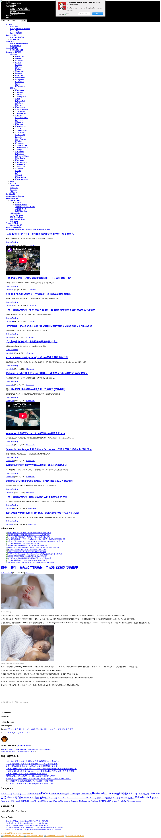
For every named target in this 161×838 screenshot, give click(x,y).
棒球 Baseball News (17, 219)
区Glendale (19, 124)
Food (105, 794)
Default (10, 733)
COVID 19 (8, 729)
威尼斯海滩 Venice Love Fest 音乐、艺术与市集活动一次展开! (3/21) (42, 512)
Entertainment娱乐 (59, 793)
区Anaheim (19, 92)
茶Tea (12, 181)
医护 (67, 729)
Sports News (62, 798)
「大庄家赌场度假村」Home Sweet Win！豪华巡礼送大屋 (36, 497)
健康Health (155, 798)
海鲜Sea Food (20, 77)
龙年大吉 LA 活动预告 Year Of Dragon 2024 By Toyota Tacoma (28, 229)
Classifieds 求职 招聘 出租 (15, 196)
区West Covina (20, 177)
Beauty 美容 (17, 794)
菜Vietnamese (20, 86)
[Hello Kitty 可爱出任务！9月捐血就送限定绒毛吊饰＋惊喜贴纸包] (28, 533)
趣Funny (121, 801)
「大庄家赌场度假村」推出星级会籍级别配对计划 (32, 341)
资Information (104, 801)
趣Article (114, 801)
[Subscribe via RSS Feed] (12, 836)
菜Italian (18, 69)
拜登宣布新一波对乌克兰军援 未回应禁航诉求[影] (18, 751)
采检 (37, 729)
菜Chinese (19, 60)
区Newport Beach (21, 147)
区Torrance (19, 169)
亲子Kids (94, 801)
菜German (18, 67)
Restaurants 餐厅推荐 (13, 52)
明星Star (45, 801)
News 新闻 (17, 733)
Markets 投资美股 (16, 225)
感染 (28, 729)
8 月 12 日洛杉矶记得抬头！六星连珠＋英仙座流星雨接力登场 (38, 294)
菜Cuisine (13, 54)
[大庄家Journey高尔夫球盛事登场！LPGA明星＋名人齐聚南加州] (28, 558)
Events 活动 (10, 41)
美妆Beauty (82, 801)
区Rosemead (19, 154)
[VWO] (67, 14)
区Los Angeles (20, 139)
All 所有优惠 (14, 39)
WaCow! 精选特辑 (128, 798)
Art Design (4, 794)
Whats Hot (26, 733)
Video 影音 (116, 798)
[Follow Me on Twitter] (33, 836)
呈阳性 (19, 729)
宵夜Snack (14, 188)
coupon (23, 794)
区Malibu (18, 141)
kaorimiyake (10, 245)
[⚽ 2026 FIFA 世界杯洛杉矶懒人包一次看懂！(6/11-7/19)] (26, 550)
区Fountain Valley (21, 118)
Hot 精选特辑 (10, 194)
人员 (14, 729)
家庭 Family (16, 801)
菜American (19, 56)
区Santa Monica (21, 162)
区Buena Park (20, 101)
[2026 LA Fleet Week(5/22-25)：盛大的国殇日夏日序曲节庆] (26, 545)
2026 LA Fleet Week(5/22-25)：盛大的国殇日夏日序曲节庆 (37, 357)
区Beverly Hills (20, 96)
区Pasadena (19, 152)
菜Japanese (19, 71)
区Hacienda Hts (20, 126)
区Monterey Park (21, 145)
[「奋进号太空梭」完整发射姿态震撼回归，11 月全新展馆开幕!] (28, 535)
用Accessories (65, 801)
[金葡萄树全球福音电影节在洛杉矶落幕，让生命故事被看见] (26, 556)
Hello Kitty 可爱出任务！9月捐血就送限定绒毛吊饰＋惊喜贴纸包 (40, 234)
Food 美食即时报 (12, 48)
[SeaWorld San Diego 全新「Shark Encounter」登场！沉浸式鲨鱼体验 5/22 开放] (34, 554)
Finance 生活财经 (12, 223)
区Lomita (18, 137)
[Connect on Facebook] (54, 836)
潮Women (56, 801)
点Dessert (13, 192)
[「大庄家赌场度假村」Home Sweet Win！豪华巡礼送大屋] (26, 560)
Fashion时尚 (86, 794)
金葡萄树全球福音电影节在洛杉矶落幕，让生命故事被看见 (36, 465)
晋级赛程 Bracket (21, 205)
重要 (71, 729)
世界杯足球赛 (15, 200)
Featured (98, 793)
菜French (18, 65)
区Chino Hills (20, 107)
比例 (51, 729)
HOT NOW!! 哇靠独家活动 (19, 44)
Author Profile (23, 746)
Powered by (61, 14)
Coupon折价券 (34, 794)
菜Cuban (18, 63)
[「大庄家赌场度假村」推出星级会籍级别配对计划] (23, 543)
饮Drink (13, 183)
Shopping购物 (53, 798)
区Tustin (18, 171)
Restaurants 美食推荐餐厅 (35, 797)
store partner (82, 798)
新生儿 (46, 729)
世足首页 (18, 202)
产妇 (55, 729)
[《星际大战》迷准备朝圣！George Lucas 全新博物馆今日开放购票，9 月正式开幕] (34, 541)
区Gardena (19, 122)
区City (12, 88)
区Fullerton (19, 120)
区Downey (18, 116)
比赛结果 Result (20, 209)
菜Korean (18, 73)
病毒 (59, 729)
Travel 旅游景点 (106, 798)
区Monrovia (19, 143)
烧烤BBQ (18, 58)
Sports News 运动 (12, 198)
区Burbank (19, 103)
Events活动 (75, 794)
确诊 (63, 729)
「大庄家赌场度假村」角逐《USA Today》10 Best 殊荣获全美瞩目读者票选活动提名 (50, 310)
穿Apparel (74, 801)
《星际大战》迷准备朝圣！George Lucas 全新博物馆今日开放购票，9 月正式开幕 (49, 326)
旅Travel (38, 801)
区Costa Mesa (20, 111)
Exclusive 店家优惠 (17, 37)
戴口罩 (33, 729)
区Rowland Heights (22, 156)
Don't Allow (84, 14)
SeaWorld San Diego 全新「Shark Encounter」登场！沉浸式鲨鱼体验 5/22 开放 (49, 449)
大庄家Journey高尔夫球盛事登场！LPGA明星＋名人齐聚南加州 (39, 481)
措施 (41, 729)
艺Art (88, 801)
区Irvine (18, 128)
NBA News (19, 215)
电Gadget (130, 801)
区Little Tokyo (20, 135)
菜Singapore (19, 80)
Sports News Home (72, 798)
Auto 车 (9, 794)
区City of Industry (21, 109)
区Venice (18, 173)
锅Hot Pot (13, 190)
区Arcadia (18, 94)
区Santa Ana (19, 160)
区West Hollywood (21, 179)
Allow (98, 14)
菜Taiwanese (19, 82)
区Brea (17, 99)
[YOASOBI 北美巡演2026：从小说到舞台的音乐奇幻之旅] (26, 552)
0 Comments (32, 245)
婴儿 (24, 729)
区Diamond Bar (20, 113)
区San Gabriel (20, 158)
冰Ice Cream (14, 186)
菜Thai (17, 84)
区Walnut (18, 175)
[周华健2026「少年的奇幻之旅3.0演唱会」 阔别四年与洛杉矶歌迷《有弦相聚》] (33, 547)
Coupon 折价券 (11, 35)
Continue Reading (12, 242)
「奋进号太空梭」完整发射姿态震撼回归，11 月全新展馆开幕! (38, 278)
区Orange (18, 149)
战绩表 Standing (21, 211)
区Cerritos (18, 105)
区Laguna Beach (21, 130)
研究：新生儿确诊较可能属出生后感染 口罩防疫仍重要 (39, 568)
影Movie (25, 801)
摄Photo (31, 801)
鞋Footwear (137, 801)
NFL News (14, 221)
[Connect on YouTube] (74, 836)
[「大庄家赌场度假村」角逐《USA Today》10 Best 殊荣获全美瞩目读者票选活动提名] (35, 539)
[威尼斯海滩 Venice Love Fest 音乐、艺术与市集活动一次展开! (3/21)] (30, 562)
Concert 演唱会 (15, 46)
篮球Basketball (15, 213)
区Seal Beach (20, 164)
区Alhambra (19, 90)
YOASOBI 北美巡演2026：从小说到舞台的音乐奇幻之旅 (35, 433)
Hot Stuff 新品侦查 (16, 50)
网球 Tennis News (16, 217)
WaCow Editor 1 (6, 573)
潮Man (50, 801)
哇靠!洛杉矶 (8, 833)
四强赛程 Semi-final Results (25, 207)
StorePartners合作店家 (14, 227)
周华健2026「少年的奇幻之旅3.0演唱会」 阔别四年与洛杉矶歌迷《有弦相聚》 (47, 373)
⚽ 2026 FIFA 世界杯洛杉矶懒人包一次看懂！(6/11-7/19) (35, 389)
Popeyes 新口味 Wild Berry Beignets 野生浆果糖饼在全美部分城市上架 (26, 749)
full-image (132, 793)
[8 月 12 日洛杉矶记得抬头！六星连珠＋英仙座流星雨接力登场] (28, 537)
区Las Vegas (19, 133)
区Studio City (20, 166)
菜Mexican (19, 75)
